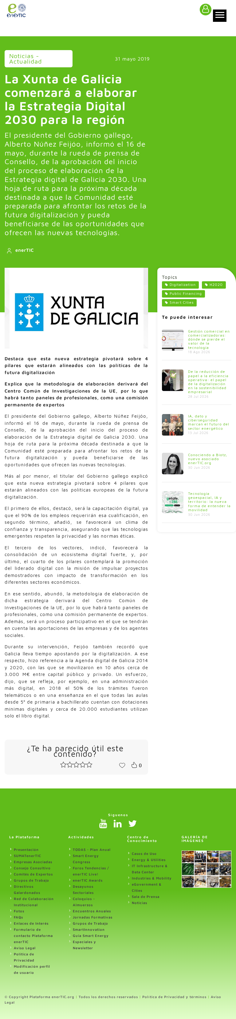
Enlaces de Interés (31, 923)
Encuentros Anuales (92, 911)
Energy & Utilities (149, 860)
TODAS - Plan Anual (92, 849)
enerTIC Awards (88, 880)
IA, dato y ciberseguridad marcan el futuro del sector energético (208, 422)
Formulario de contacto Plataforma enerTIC (33, 935)
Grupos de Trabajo (31, 880)
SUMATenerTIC (27, 856)
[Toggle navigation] (219, 16)
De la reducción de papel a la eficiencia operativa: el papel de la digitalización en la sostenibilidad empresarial (208, 381)
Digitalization (183, 284)
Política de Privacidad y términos (174, 997)
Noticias (139, 903)
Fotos (19, 911)
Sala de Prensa (145, 897)
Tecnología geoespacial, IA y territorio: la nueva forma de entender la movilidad (209, 501)
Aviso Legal (25, 948)
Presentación (26, 849)
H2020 (216, 284)
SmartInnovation (89, 929)
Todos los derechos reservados (108, 997)
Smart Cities (182, 302)
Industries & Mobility (152, 878)
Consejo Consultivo (32, 868)
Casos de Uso (144, 853)
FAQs (18, 917)
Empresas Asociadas (33, 862)
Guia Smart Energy (91, 936)
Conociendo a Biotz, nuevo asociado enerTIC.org (207, 458)
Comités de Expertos (33, 874)
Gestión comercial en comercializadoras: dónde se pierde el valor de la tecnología (209, 339)
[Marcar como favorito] (122, 764)
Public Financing (186, 293)
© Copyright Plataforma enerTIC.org (39, 997)
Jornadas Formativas (92, 917)
